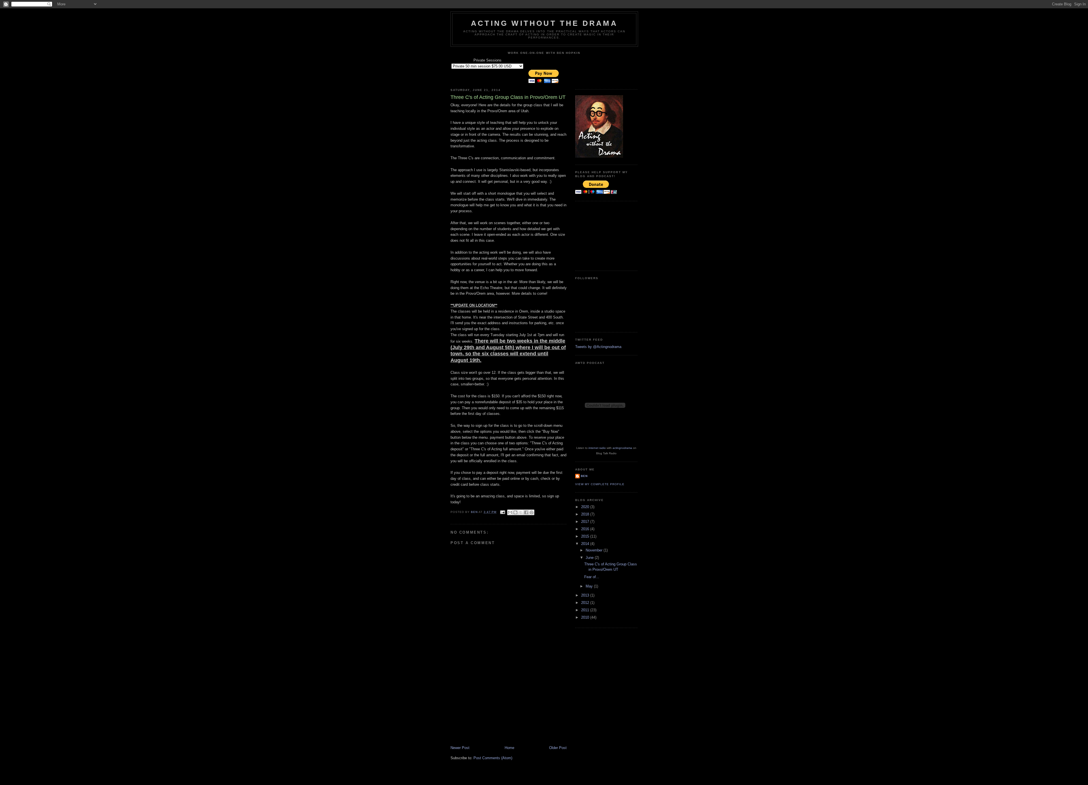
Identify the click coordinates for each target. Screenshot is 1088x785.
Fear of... (591, 577)
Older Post (558, 748)
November (595, 550)
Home (509, 748)
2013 (585, 595)
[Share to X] (521, 512)
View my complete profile (599, 484)
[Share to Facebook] (526, 512)
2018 (585, 514)
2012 (585, 603)
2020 (585, 507)
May (590, 586)
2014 (585, 544)
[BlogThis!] (515, 512)
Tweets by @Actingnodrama (598, 347)
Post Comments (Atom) (492, 758)
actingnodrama (622, 447)
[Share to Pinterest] (531, 512)
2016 (585, 529)
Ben (584, 476)
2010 (585, 617)
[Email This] (510, 512)
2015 (585, 536)
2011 (585, 610)
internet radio (597, 447)
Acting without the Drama (544, 23)
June (590, 557)
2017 (585, 521)
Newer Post (459, 748)
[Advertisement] (493, 705)
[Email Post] (502, 512)
